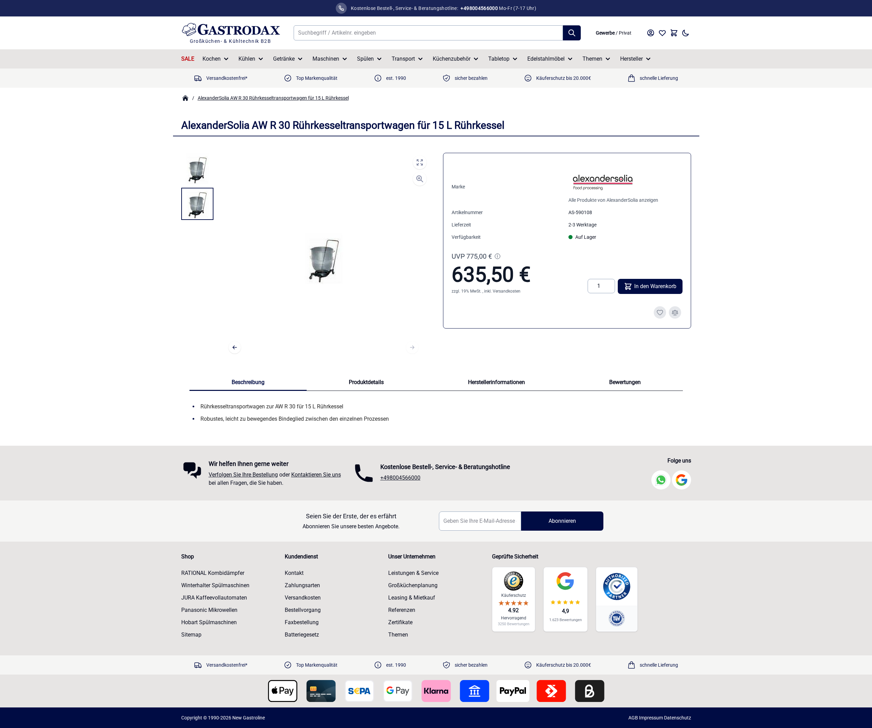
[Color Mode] (685, 32)
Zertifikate (400, 622)
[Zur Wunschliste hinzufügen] (660, 312)
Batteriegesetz (302, 634)
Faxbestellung (302, 622)
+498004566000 (400, 477)
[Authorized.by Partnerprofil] (616, 586)
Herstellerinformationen (496, 382)
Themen (592, 58)
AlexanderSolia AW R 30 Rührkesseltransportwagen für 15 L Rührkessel (273, 98)
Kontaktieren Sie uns (316, 474)
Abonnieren (562, 521)
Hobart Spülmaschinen (209, 622)
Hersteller (631, 58)
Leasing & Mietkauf (411, 597)
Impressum (651, 717)
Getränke (284, 58)
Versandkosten (506, 291)
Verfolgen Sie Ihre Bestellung (243, 474)
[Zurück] (235, 347)
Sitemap (191, 634)
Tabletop (498, 58)
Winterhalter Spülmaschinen (215, 585)
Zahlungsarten (302, 585)
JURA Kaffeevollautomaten (214, 597)
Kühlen (246, 58)
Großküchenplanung (413, 585)
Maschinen (325, 58)
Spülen (365, 58)
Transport (403, 58)
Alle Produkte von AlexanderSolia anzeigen (613, 200)
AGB (633, 717)
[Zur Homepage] (185, 98)
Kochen (211, 58)
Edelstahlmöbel (546, 58)
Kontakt (294, 573)
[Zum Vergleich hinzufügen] (675, 312)
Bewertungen (625, 382)
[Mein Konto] (650, 32)
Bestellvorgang (303, 610)
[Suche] (572, 32)
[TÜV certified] (616, 618)
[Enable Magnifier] (420, 179)
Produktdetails (366, 382)
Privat (625, 33)
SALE (187, 58)
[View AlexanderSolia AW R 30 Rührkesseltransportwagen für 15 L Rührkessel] (197, 169)
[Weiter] (412, 347)
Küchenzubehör (451, 58)
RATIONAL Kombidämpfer (212, 573)
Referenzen (401, 610)
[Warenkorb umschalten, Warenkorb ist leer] (673, 32)
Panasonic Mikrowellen (209, 610)
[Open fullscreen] (420, 162)
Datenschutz (677, 717)
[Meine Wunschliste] (662, 32)
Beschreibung (248, 382)
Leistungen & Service (413, 573)
